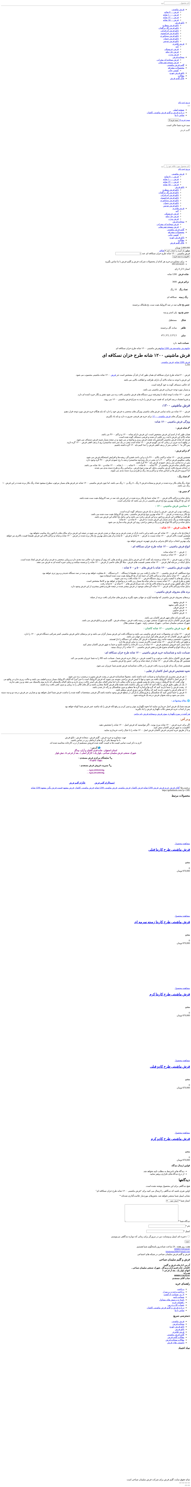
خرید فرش (164, 788)
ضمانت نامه (178, 1297)
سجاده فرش (178, 1324)
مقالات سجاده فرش (175, 1340)
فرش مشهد (68, 788)
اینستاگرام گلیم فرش (105, 783)
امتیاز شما (184, 1200)
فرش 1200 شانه (167, 348)
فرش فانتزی (178, 1332)
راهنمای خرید (178, 1302)
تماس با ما (179, 115)
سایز (187, 250)
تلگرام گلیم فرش (77, 783)
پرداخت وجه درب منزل (173, 1292)
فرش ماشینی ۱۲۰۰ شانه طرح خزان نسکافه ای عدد (166, 253)
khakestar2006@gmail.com (178, 1251)
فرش (113, 375)
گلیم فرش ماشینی (175, 1334)
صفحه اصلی (178, 110)
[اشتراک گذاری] (183, 1482)
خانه (188, 348)
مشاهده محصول (182, 843)
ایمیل (186, 1231)
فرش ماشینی (180, 348)
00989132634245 (182, 1249)
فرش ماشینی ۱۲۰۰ (161, 416)
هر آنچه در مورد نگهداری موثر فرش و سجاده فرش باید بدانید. (162, 714)
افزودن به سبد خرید (181, 256)
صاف (161, 250)
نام (188, 1226)
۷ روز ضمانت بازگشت (174, 1294)
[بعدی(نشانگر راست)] (186, 1485)
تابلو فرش (179, 1329)
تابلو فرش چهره (177, 1326)
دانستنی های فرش (175, 1342)
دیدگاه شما (184, 1221)
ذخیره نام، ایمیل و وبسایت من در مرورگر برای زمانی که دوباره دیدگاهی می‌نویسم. (149, 1236)
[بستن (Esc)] (180, 1482)
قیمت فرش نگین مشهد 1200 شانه (47, 788)
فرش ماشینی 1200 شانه (106, 788)
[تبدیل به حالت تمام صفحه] (186, 1482)
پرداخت (180, 1289)
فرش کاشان (137, 788)
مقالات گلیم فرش (176, 1337)
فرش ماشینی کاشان (84, 788)
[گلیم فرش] (148, 163)
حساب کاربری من (176, 1305)
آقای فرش (175, 788)
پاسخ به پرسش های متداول (171, 1300)
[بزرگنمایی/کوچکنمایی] (189, 1482)
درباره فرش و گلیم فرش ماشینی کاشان (165, 112)
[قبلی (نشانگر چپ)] (189, 1485)
